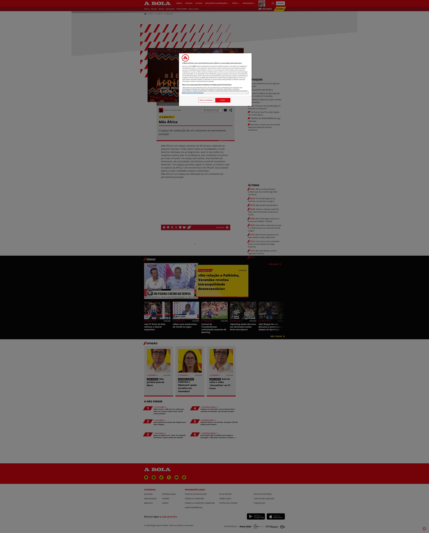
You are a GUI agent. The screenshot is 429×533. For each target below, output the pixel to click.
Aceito (223, 100)
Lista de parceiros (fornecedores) (192, 93)
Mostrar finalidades (206, 100)
